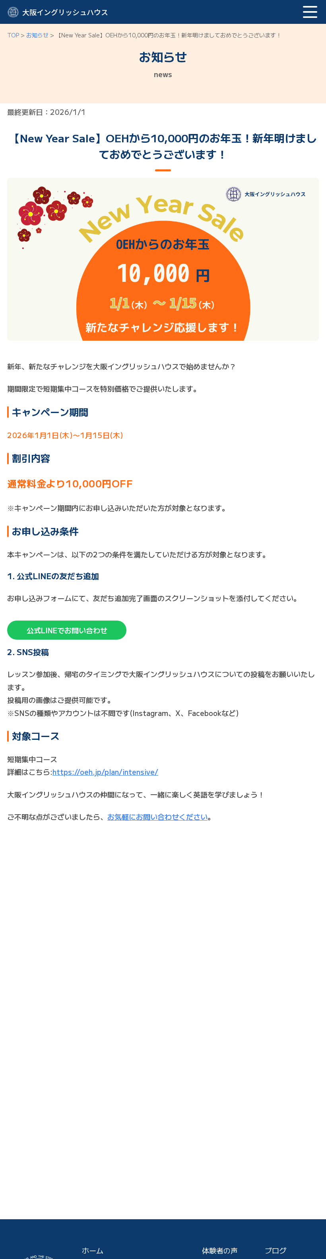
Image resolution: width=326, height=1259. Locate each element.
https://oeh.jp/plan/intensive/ (105, 771)
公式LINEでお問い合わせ (67, 630)
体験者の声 (220, 1250)
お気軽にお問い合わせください (157, 816)
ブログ (275, 1250)
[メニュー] (310, 12)
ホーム (92, 1250)
